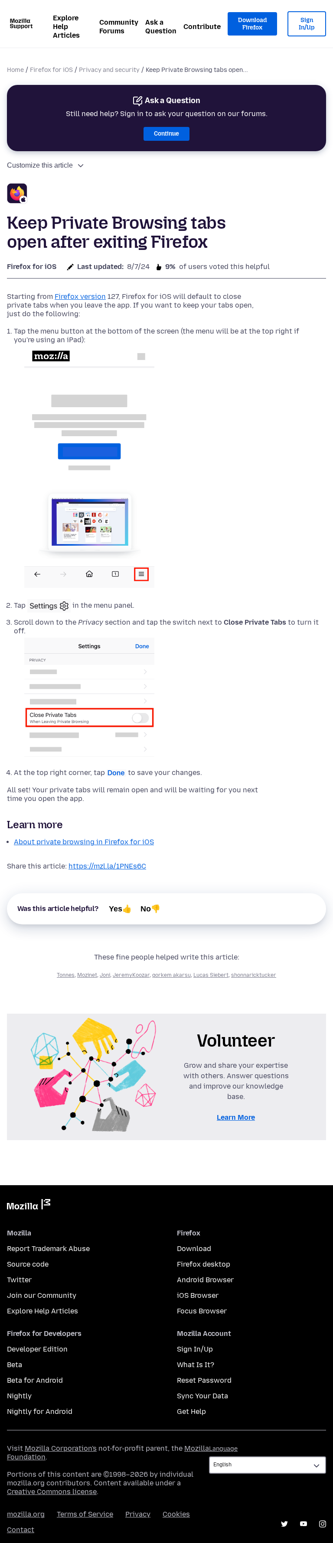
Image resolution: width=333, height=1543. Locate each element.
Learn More (236, 1117)
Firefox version (80, 296)
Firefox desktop (203, 1264)
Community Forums (118, 26)
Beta (14, 1365)
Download (194, 1249)
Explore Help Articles (66, 26)
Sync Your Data (202, 1396)
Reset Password (204, 1380)
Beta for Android (35, 1380)
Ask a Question (160, 26)
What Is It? (195, 1365)
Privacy (137, 1514)
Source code (28, 1264)
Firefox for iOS (51, 70)
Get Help (191, 1411)
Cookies (176, 1514)
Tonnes (66, 975)
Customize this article (40, 165)
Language (223, 1448)
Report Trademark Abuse (48, 1249)
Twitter (19, 1280)
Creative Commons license (52, 1492)
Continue (166, 133)
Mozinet (87, 975)
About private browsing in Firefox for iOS (84, 842)
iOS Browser (198, 1295)
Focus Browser (202, 1311)
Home (15, 70)
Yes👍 (120, 908)
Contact (20, 1530)
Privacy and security (109, 70)
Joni (105, 975)
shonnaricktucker (253, 975)
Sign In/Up (307, 24)
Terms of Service (85, 1514)
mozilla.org (26, 1514)
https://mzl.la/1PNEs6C (107, 866)
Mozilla (28, 1206)
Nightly (19, 1396)
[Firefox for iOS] (17, 194)
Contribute (202, 27)
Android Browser (205, 1280)
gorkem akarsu (171, 975)
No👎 (150, 908)
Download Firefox (252, 24)
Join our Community (41, 1295)
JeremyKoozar (131, 975)
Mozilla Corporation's (61, 1448)
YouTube (303, 1523)
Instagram (322, 1523)
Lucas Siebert (211, 975)
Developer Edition (37, 1349)
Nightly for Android (39, 1411)
